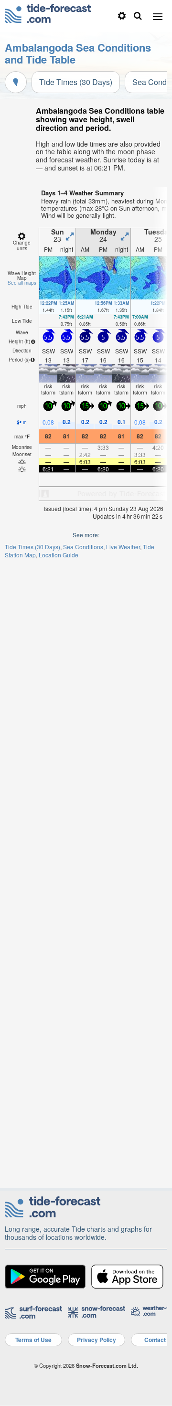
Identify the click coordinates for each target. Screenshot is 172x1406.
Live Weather (123, 547)
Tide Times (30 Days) (75, 81)
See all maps (22, 282)
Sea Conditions (83, 547)
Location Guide (58, 555)
